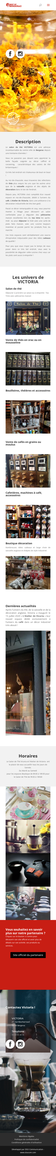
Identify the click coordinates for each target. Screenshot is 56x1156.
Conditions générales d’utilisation (27, 1142)
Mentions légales (26, 1136)
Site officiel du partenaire (28, 955)
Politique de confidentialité (26, 1139)
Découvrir (15, 42)
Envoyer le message (30, 1117)
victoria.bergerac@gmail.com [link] (28, 85)
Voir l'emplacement (20, 102)
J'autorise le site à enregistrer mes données (15, 1113)
